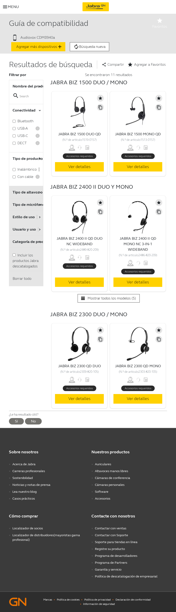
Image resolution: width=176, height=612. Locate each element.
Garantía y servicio (108, 569)
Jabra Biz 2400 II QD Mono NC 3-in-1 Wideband (138, 244)
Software (101, 492)
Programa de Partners (111, 563)
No (33, 421)
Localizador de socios (27, 528)
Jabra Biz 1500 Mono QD (138, 134)
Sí (16, 421)
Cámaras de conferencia (112, 478)
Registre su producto (110, 549)
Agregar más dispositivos (39, 46)
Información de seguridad (99, 604)
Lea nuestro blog (24, 492)
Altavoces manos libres (111, 471)
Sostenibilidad (22, 478)
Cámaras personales (109, 485)
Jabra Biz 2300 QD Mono (138, 366)
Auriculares (103, 464)
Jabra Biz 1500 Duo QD (79, 134)
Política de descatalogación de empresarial (126, 576)
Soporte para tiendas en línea (116, 542)
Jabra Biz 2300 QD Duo (79, 366)
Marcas (47, 599)
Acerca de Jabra (24, 464)
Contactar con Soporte (111, 535)
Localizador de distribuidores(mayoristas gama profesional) (46, 537)
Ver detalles (79, 166)
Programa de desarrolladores (116, 556)
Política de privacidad (97, 599)
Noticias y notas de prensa (31, 485)
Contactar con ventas (110, 528)
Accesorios (102, 498)
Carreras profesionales (28, 471)
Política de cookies (68, 599)
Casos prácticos (23, 498)
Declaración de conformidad (133, 599)
